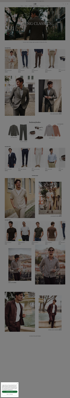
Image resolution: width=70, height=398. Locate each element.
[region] (10, 389)
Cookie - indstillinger (10, 394)
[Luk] (17, 384)
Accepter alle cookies (9, 391)
